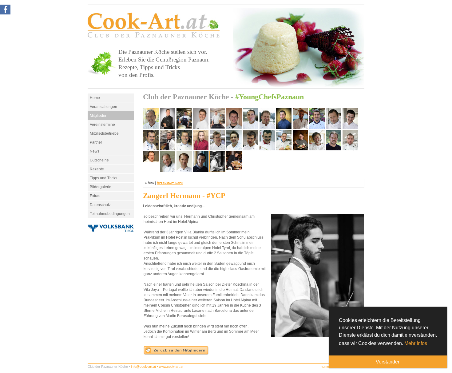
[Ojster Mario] (300, 139)
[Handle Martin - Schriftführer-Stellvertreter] (234, 118)
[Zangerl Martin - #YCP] (234, 161)
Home (95, 98)
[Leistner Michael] (251, 139)
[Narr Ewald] (284, 139)
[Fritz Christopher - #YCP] (300, 118)
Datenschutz (100, 205)
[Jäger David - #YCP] (168, 139)
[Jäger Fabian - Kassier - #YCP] (184, 118)
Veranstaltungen (103, 107)
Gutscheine (99, 160)
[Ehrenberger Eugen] (267, 118)
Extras (95, 196)
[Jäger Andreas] (151, 139)
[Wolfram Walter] (201, 161)
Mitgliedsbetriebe (104, 133)
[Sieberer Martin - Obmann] (151, 118)
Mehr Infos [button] (415, 343)
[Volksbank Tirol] (111, 228)
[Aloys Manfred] (251, 118)
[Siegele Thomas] (184, 161)
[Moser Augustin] (267, 139)
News (94, 151)
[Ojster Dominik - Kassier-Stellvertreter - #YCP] (217, 118)
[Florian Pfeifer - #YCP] (284, 118)
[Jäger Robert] (184, 139)
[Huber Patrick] (350, 118)
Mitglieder (98, 115)
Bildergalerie (100, 187)
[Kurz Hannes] (234, 139)
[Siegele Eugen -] (168, 161)
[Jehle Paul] (217, 139)
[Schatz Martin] (334, 139)
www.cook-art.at (171, 366)
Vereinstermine (102, 124)
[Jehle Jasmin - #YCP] (201, 139)
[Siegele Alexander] (151, 161)
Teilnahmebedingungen (110, 214)
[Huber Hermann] (334, 118)
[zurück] (176, 354)
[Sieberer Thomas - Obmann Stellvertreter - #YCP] (168, 118)
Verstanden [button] (388, 361)
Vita (151, 183)
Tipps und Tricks (103, 178)
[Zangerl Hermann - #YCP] (217, 161)
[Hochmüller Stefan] (317, 118)
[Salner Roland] (317, 139)
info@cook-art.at (143, 366)
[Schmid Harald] (350, 139)
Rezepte (97, 169)
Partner (96, 142)
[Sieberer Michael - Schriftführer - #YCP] (201, 118)
